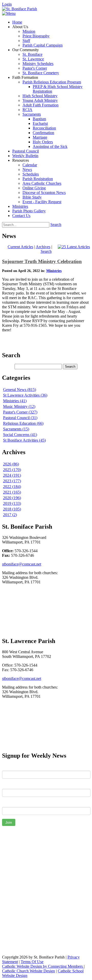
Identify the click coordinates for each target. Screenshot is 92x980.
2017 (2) (10, 515)
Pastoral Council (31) (20, 418)
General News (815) (19, 389)
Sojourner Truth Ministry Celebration (42, 261)
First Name (11, 766)
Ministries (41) (15, 401)
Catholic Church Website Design (28, 971)
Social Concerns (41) (20, 434)
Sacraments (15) (16, 429)
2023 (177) (12, 481)
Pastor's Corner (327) (20, 412)
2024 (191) (12, 475)
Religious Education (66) (23, 423)
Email (7, 803)
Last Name (11, 785)
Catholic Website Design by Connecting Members (43, 966)
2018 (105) (12, 509)
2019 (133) (12, 503)
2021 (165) (12, 492)
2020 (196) (12, 498)
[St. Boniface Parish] (19, 9)
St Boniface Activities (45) (24, 440)
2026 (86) (11, 464)
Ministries (54, 271)
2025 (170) (12, 469)
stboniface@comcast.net (21, 564)
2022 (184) (12, 486)
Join (8, 822)
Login (7, 4)
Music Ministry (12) (19, 406)
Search (55, 224)
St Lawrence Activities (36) (25, 395)
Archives (43, 247)
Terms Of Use (32, 962)
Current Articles (20, 247)
